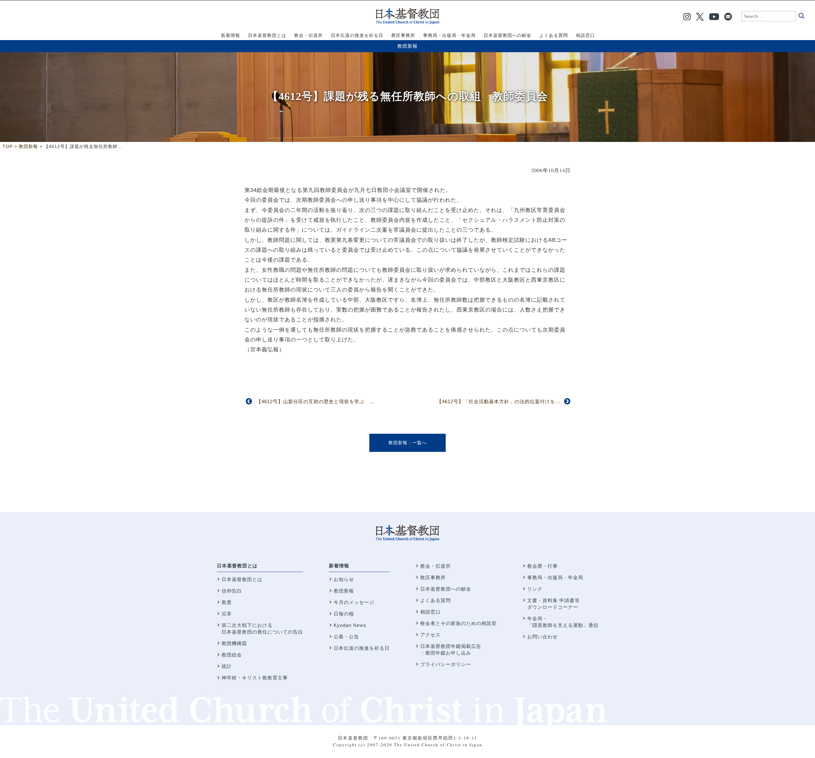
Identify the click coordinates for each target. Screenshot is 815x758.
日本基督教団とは (237, 565)
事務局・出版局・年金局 (555, 577)
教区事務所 (433, 577)
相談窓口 (430, 611)
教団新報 (407, 46)
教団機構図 (234, 643)
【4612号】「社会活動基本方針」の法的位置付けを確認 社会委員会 (516, 401)
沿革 (227, 613)
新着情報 (339, 565)
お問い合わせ (542, 636)
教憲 (227, 602)
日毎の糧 (344, 613)
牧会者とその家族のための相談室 (458, 623)
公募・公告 (346, 636)
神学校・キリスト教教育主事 (255, 677)
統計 (227, 666)
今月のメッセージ (354, 602)
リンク (534, 589)
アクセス (430, 634)
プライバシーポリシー (445, 664)
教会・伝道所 (435, 566)
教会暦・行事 (542, 566)
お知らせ (344, 579)
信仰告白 (232, 590)
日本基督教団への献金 (445, 589)
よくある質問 (435, 600)
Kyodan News (350, 625)
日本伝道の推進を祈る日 (362, 648)
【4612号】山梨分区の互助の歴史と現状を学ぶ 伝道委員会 (325, 401)
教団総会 (232, 654)
